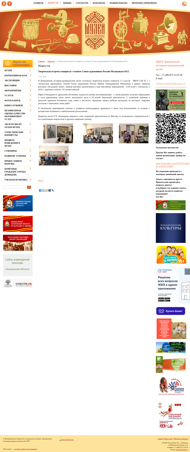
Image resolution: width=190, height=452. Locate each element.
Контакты (99, 3)
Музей (8, 70)
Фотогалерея (12, 100)
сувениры (10, 151)
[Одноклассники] (46, 190)
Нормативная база (15, 75)
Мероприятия (12, 91)
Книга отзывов (13, 105)
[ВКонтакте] (40, 190)
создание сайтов (20, 449)
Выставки (10, 85)
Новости (53, 3)
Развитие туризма (15, 156)
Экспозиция (12, 80)
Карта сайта (168, 439)
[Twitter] (43, 190)
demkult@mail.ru (182, 450)
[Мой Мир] (49, 190)
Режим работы (118, 3)
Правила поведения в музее (12, 143)
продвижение (32, 449)
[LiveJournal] (52, 190)
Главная (38, 3)
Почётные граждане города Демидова (15, 172)
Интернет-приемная (144, 3)
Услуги (8, 95)
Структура (82, 3)
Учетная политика (15, 180)
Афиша (67, 3)
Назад (40, 180)
